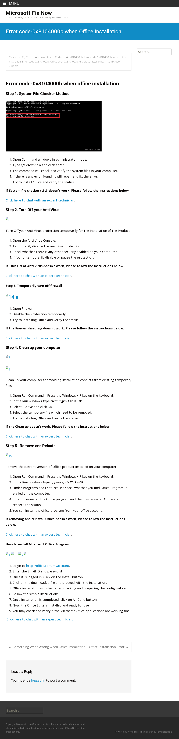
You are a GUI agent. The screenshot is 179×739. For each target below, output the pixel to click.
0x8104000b (76, 57)
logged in (38, 680)
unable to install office (91, 61)
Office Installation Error (108, 647)
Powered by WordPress (127, 731)
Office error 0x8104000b (64, 61)
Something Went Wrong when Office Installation (47, 647)
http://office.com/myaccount (47, 566)
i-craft (150, 731)
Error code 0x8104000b (35, 61)
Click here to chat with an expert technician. (39, 619)
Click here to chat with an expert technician (40, 200)
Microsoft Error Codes (49, 57)
